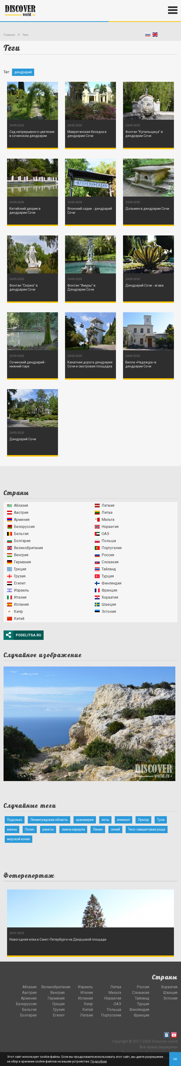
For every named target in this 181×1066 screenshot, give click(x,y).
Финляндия (111, 583)
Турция (108, 576)
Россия (108, 555)
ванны (12, 829)
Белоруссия (24, 526)
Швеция (109, 604)
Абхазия (21, 505)
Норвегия (110, 526)
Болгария (22, 541)
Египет (20, 583)
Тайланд (109, 569)
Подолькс (14, 820)
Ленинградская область (49, 820)
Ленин (98, 829)
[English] (155, 35)
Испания (21, 604)
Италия (20, 597)
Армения (21, 519)
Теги (25, 35)
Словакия (110, 562)
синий (115, 829)
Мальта (108, 519)
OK (175, 1059)
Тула (161, 820)
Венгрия (21, 555)
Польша (109, 541)
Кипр (18, 611)
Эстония (109, 611)
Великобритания (28, 548)
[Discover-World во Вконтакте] (166, 1035)
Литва (107, 512)
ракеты (48, 829)
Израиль (21, 590)
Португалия (112, 548)
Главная (9, 35)
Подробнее (98, 1061)
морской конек (18, 839)
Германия (22, 562)
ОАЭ (105, 533)
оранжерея (85, 820)
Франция (109, 590)
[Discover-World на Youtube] (174, 1035)
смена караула (73, 829)
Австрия (21, 512)
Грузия (19, 576)
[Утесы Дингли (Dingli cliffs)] (89, 722)
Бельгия (21, 533)
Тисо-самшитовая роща (146, 829)
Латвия (108, 505)
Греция (20, 569)
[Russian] (147, 35)
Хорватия (110, 597)
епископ (123, 820)
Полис (29, 829)
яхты (105, 820)
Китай (19, 618)
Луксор (143, 820)
